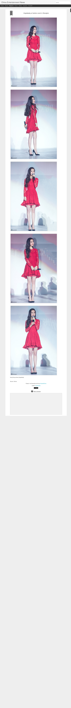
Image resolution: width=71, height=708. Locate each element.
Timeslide (30, 5)
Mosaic (16, 5)
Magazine (11, 5)
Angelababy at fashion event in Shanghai (36, 13)
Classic (2, 5)
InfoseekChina (43, 383)
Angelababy (37, 385)
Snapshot (25, 5)
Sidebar (20, 5)
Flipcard (6, 5)
